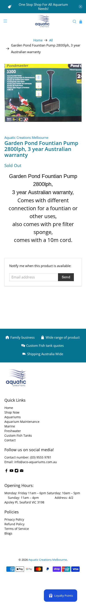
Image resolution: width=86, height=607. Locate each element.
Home (38, 40)
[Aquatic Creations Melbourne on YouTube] (11, 471)
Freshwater (12, 431)
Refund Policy (14, 524)
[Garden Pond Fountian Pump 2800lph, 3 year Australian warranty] (43, 93)
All (51, 40)
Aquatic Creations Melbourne (26, 137)
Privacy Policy (14, 519)
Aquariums (12, 417)
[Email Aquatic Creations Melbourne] (22, 471)
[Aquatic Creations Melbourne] (43, 21)
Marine (9, 426)
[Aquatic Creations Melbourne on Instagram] (17, 471)
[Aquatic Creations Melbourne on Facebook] (6, 471)
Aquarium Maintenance (21, 422)
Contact (10, 440)
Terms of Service (16, 529)
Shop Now (11, 412)
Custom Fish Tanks (18, 435)
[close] (80, 6)
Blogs (8, 533)
